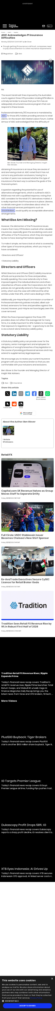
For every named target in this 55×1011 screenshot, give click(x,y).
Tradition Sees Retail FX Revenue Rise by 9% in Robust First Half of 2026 (26, 625)
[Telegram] (27, 393)
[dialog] (27, 993)
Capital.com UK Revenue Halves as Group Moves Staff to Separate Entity (27, 492)
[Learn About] (41, 395)
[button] (27, 1000)
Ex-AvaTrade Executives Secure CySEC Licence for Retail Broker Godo (25, 581)
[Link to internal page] (8, 430)
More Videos (9, 701)
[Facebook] (34, 393)
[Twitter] (7, 393)
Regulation (16, 32)
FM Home (3, 32)
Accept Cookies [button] (27, 1006)
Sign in (49, 26)
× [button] (52, 979)
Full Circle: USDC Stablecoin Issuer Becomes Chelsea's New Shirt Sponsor (25, 536)
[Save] (21, 405)
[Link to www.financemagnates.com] (27, 472)
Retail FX (9, 32)
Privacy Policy (36, 998)
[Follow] (7, 405)
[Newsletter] (43, 26)
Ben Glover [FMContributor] (28, 42)
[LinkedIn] (14, 393)
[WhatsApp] (47, 393)
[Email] (21, 393)
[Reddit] (14, 404)
